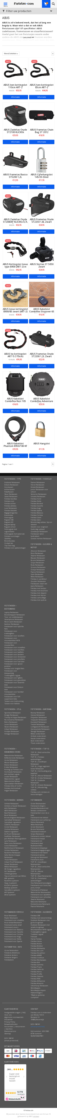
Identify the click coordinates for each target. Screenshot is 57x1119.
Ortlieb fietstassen (11, 803)
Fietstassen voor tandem (14, 654)
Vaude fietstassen (11, 864)
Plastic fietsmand (11, 918)
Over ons (8, 1015)
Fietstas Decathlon (38, 953)
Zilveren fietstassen (38, 551)
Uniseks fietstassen (38, 496)
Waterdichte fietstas (12, 781)
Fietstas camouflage (38, 598)
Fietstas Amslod (37, 503)
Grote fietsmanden (38, 803)
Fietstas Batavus (37, 513)
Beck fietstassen (10, 815)
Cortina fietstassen (11, 829)
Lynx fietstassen (10, 841)
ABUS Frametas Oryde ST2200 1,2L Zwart (42, 355)
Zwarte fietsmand (37, 899)
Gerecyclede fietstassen (40, 729)
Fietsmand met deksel (39, 817)
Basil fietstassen (10, 813)
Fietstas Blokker (37, 946)
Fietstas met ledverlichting (41, 918)
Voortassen (8, 487)
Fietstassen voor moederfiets (10, 644)
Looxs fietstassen (11, 845)
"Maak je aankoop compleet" (38, 996)
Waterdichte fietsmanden (41, 892)
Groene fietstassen (38, 567)
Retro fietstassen (10, 722)
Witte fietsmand (37, 824)
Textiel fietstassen (38, 724)
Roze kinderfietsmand (13, 922)
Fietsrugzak (8, 517)
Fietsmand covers (11, 927)
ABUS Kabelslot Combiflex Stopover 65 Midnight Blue (41, 312)
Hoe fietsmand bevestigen (41, 883)
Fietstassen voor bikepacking (10, 672)
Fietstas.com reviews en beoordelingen (40, 793)
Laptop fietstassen (11, 612)
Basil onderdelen (37, 741)
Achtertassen (9, 489)
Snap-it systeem (10, 883)
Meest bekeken (10, 53)
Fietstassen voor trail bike (14, 661)
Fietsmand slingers (38, 806)
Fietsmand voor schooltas (41, 897)
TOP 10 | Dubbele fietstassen (38, 781)
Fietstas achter (10, 503)
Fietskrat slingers (11, 957)
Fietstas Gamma (37, 964)
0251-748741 (9, 1038)
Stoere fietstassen (11, 727)
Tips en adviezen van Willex (15, 876)
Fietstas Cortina (37, 515)
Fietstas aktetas (10, 506)
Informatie (15, 97)
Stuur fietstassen (10, 494)
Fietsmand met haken (39, 852)
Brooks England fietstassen (14, 817)
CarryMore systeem (12, 890)
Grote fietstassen (11, 760)
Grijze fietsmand (37, 834)
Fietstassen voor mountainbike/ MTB (12, 639)
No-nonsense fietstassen (13, 720)
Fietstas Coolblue (37, 957)
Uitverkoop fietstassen (39, 986)
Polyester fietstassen (39, 717)
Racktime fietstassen (12, 852)
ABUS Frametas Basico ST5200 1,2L (15, 176)
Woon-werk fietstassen (13, 622)
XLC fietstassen (10, 871)
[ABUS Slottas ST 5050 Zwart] (41, 249)
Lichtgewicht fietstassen (40, 727)
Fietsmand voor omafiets (14, 920)
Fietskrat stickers (11, 955)
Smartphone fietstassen (13, 619)
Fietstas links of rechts (13, 786)
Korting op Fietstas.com (13, 769)
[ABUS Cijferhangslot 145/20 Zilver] (41, 159)
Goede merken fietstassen (41, 538)
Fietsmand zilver (37, 859)
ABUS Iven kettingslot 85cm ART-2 (41, 86)
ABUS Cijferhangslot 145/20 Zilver (42, 176)
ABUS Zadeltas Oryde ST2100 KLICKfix (15, 131)
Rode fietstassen (37, 565)
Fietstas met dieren (38, 595)
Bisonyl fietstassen (38, 713)
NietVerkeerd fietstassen (14, 848)
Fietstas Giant (36, 517)
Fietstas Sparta (36, 510)
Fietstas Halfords (37, 969)
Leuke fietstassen (11, 776)
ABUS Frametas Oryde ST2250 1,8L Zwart (42, 220)
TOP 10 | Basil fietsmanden (41, 876)
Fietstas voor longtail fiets (14, 668)
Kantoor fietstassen (11, 624)
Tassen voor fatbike (12, 703)
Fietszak (34, 936)
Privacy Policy (9, 1022)
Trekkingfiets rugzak (12, 675)
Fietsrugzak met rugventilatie (10, 530)
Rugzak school (9, 527)
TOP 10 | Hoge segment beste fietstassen (40, 767)
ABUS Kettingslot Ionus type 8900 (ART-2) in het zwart (15, 267)
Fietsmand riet (36, 841)
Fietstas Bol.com (37, 950)
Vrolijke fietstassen (11, 731)
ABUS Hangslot (41, 443)
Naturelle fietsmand (38, 902)
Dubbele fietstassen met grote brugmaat (40, 921)
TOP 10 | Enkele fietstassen (41, 785)
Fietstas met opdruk (38, 600)
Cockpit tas (8, 543)
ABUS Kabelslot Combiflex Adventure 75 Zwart (41, 401)
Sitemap (7, 1033)
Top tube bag (9, 545)
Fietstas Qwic (36, 520)
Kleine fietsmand (37, 822)
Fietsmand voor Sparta (13, 941)
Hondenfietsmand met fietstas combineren (39, 809)
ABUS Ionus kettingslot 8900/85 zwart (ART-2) (15, 310)
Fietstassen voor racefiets (14, 636)
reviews (36, 1116)
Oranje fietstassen (38, 569)
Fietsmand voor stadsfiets (41, 895)
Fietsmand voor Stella (12, 939)
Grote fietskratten (11, 950)
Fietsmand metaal (38, 838)
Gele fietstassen (37, 574)
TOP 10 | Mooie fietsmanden (37, 872)
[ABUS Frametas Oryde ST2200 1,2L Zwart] (41, 339)
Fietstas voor (9, 501)
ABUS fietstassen (10, 810)
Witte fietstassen (37, 576)
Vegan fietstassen (11, 790)
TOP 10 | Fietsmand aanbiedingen (38, 879)
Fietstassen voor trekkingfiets (10, 632)
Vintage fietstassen (11, 734)
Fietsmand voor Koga (12, 936)
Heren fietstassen (37, 485)
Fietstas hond (36, 499)
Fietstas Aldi (35, 962)
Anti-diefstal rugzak (11, 774)
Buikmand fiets (36, 845)
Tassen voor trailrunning (14, 701)
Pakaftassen (9, 492)
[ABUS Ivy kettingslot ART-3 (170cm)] (15, 339)
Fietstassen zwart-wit (39, 583)
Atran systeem (10, 895)
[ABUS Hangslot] (41, 428)
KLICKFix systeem (11, 885)
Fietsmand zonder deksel (41, 836)
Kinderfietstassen (37, 487)
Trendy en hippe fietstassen (15, 717)
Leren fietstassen (11, 724)
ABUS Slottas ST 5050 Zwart (41, 265)
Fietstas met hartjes (38, 588)
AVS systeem (9, 892)
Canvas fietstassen (38, 715)
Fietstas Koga (36, 508)
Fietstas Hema (36, 941)
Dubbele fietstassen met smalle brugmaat (40, 926)
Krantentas (8, 515)
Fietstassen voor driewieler (15, 657)
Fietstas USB (35, 915)
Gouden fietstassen (38, 581)
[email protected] (38, 1026)
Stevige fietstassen (38, 731)
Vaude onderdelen (38, 738)
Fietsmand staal (37, 843)
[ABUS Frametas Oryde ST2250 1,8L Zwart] (41, 204)
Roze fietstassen (37, 553)
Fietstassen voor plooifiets (14, 659)
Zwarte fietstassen (38, 555)
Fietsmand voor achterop (41, 820)
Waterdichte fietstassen (13, 755)
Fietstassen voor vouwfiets (14, 647)
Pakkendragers (36, 993)
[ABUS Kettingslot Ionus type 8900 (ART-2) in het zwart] (15, 249)
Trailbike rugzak (37, 934)
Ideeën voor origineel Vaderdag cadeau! (39, 528)
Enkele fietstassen (11, 485)
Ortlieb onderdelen (38, 736)
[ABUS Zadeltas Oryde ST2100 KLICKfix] (15, 114)
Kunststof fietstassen (39, 722)
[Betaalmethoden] (8, 1051)
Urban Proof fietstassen (13, 862)
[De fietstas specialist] (24, 3)
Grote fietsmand (37, 827)
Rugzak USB (8, 520)
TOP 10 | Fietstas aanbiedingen (37, 758)
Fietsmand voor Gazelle (13, 932)
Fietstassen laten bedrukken (37, 535)
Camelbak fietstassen (12, 820)
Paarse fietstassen (38, 572)
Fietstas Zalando (37, 976)
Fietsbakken (9, 960)
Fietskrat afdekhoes (12, 953)
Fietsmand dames (38, 855)
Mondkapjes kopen (38, 990)
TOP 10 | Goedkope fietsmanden (38, 863)
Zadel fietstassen (10, 496)
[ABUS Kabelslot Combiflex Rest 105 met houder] (15, 383)
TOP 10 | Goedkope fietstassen (38, 763)
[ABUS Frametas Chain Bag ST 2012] (41, 114)
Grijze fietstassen (37, 562)
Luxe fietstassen (10, 508)
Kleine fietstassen (11, 765)
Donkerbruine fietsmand (40, 904)
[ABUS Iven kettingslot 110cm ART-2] (15, 70)
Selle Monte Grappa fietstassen (12, 856)
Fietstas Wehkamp (38, 948)
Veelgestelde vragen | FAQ (15, 1012)
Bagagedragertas (10, 513)
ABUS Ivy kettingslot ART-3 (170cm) (15, 355)
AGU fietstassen (10, 808)
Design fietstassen (11, 715)
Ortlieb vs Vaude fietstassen (15, 806)
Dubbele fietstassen (12, 482)
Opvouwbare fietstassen (13, 783)
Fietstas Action (36, 943)
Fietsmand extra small (13, 925)
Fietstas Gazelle (37, 506)
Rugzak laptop (9, 524)
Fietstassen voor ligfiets (13, 678)
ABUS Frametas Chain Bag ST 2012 (41, 131)
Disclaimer (8, 1019)
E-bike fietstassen (11, 767)
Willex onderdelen (38, 734)
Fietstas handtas (10, 499)
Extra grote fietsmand (39, 857)
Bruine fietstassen (38, 560)
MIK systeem (9, 878)
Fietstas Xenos (36, 971)
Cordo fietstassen (11, 827)
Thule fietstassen (11, 859)
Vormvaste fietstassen (12, 772)
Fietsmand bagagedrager (40, 850)
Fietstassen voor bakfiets (14, 652)
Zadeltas (7, 538)
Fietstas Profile (36, 974)
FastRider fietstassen (12, 836)
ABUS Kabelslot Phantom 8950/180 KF (15, 445)
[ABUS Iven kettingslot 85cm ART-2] (41, 70)
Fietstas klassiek (10, 510)
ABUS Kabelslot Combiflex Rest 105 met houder (15, 401)
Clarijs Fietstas (36, 939)
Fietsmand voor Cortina (13, 934)
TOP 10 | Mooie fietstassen (41, 776)
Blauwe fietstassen (38, 558)
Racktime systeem (11, 881)
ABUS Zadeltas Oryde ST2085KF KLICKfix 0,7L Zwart (15, 222)
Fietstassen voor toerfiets (14, 650)
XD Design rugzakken (12, 869)
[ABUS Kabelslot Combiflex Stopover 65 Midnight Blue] (41, 294)
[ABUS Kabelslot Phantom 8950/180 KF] (15, 428)
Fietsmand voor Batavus (13, 929)
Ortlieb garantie (10, 874)
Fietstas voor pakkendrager (15, 548)
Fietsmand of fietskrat (39, 890)
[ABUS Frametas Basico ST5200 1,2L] (15, 159)
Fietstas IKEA (35, 979)
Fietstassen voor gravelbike (15, 680)
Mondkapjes (35, 988)
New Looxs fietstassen (12, 843)
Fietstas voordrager (12, 536)
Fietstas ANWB (36, 955)
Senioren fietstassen (38, 494)
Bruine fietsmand (37, 829)
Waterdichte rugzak (12, 779)
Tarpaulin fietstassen (39, 720)
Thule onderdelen (38, 743)
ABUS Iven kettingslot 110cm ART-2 (15, 86)
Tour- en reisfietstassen (13, 617)
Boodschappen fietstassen (14, 615)
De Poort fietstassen (12, 834)
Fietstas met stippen (38, 593)
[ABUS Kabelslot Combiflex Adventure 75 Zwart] (41, 383)
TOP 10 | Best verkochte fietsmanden (40, 867)
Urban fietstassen (11, 729)
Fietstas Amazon (37, 983)
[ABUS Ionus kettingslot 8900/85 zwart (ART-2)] (15, 294)
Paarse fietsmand (37, 906)
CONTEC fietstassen (11, 824)
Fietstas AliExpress (38, 981)
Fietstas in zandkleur (39, 579)
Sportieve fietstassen (12, 713)
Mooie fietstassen (11, 762)
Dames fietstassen (38, 482)
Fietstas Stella (36, 501)
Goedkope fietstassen (39, 531)
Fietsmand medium (38, 831)
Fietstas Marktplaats (38, 960)
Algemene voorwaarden (13, 1017)
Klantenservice (10, 1031)
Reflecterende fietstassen (14, 758)
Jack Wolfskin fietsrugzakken (15, 838)
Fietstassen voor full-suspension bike (12, 697)
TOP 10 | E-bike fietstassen (41, 778)
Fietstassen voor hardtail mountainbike (14, 693)
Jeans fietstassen (37, 586)
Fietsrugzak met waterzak (14, 534)
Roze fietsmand (10, 915)
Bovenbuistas (9, 541)
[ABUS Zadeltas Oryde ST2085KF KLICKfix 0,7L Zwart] (15, 204)
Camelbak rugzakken (12, 822)
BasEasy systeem (10, 888)
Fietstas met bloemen (39, 591)
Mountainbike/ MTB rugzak (41, 929)
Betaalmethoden (11, 1024)
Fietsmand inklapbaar (39, 848)
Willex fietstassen (11, 866)
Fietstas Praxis (36, 967)
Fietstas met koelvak (12, 788)
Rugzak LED (8, 522)
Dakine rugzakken (11, 831)
